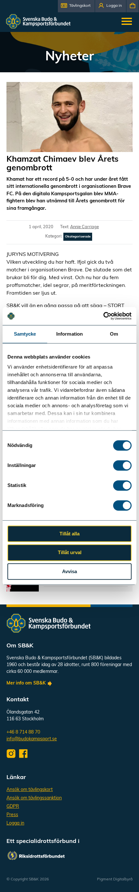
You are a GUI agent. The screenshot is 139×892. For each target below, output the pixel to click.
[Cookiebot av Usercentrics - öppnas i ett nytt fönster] (103, 316)
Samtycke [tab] (25, 334)
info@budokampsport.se (31, 739)
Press (12, 815)
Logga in (15, 823)
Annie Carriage (84, 227)
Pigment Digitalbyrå (115, 879)
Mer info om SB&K (26, 683)
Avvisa (69, 571)
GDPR (12, 806)
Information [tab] (69, 334)
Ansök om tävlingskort (29, 789)
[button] (76, 6)
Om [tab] (114, 334)
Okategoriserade (78, 236)
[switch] (122, 465)
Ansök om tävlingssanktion (34, 798)
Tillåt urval (69, 552)
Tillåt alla (69, 533)
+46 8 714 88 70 (23, 732)
